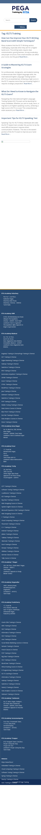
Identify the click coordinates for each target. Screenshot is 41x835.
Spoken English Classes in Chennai (12, 507)
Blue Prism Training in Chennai (10, 412)
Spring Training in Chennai (9, 776)
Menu (22, 27)
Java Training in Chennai (8, 391)
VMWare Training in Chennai (10, 551)
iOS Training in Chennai (9, 496)
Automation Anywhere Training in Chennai (14, 374)
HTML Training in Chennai (9, 384)
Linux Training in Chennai (9, 820)
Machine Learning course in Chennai (13, 800)
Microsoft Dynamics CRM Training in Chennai (15, 510)
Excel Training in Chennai (9, 544)
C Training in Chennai (8, 517)
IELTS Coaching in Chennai (10, 674)
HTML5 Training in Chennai (10, 793)
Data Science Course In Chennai (11, 408)
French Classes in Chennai (10, 650)
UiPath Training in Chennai (9, 377)
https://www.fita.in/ (7, 762)
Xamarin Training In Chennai (10, 646)
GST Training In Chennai (8, 357)
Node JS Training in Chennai (10, 687)
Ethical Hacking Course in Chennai (12, 667)
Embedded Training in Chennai (11, 765)
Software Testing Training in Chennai (13, 490)
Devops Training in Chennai (10, 548)
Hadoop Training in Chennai (9, 364)
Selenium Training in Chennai (10, 395)
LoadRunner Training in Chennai (11, 493)
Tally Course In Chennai (9, 558)
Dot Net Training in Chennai (10, 415)
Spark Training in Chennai (9, 817)
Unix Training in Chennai (9, 639)
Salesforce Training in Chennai (10, 367)
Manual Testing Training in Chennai (12, 789)
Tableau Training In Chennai (10, 537)
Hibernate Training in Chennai (11, 541)
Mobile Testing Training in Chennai (12, 405)
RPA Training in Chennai (8, 371)
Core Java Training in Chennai (11, 813)
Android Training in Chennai (10, 531)
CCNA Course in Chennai (9, 824)
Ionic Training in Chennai (9, 783)
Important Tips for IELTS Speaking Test (19, 118)
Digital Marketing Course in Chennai (13, 834)
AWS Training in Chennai (9, 626)
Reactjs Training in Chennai (10, 779)
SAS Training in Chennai (9, 629)
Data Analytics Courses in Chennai (12, 418)
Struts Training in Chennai (9, 422)
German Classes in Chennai (10, 555)
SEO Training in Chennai (9, 636)
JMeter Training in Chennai (10, 534)
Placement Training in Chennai (11, 524)
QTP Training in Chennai (9, 486)
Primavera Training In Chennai (11, 796)
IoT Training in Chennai (9, 830)
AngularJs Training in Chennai (10, 353)
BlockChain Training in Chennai (11, 663)
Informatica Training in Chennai (11, 632)
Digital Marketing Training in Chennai (12, 360)
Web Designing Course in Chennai (12, 503)
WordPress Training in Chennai (10, 388)
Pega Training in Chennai (27, 353)
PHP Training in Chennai (8, 401)
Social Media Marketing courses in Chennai (15, 643)
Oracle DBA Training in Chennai (11, 622)
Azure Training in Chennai (9, 381)
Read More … (24, 57)
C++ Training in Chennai (9, 527)
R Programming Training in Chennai (12, 670)
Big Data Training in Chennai (10, 500)
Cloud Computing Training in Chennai (13, 520)
